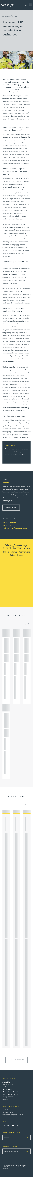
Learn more (13, 507)
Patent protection (9, 522)
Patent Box (6, 525)
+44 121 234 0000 (6, 678)
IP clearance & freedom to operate (15, 528)
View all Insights (16, 1060)
